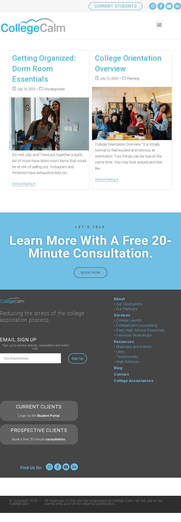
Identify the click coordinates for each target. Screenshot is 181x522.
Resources (124, 341)
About (119, 299)
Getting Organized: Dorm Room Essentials (44, 68)
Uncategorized (54, 89)
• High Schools (126, 361)
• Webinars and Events (133, 346)
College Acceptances (133, 380)
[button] (159, 24)
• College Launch (128, 320)
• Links (119, 351)
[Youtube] (169, 6)
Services (122, 315)
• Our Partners (126, 309)
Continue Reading (23, 183)
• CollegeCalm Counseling (135, 325)
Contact (121, 374)
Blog (118, 368)
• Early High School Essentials (139, 330)
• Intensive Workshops (133, 335)
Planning (133, 78)
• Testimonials (126, 356)
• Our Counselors (128, 304)
